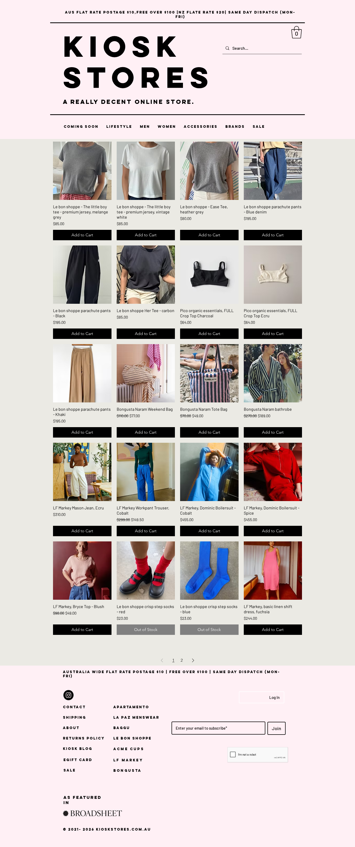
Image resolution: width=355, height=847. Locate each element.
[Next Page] (193, 660)
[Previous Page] (162, 660)
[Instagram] (68, 695)
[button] (296, 32)
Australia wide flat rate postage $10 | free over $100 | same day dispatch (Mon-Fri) (171, 674)
